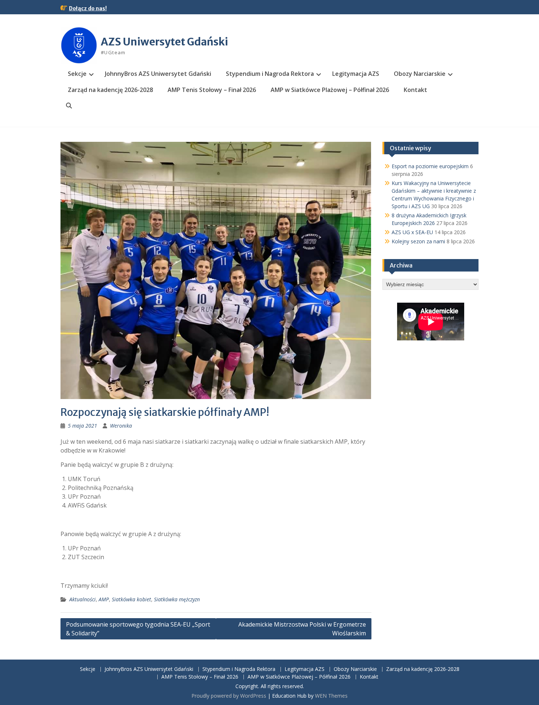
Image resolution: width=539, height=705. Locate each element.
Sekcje (77, 74)
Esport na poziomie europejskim (430, 166)
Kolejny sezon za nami (418, 241)
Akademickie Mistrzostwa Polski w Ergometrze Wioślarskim (302, 628)
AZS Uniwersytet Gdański (164, 41)
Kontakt (415, 90)
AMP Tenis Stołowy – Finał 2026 (212, 90)
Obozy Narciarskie (419, 74)
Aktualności (82, 599)
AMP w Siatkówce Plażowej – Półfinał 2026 (330, 90)
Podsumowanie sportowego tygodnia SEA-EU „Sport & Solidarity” (138, 628)
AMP (104, 599)
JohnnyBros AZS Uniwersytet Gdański (158, 74)
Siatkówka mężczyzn (177, 599)
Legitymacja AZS (355, 74)
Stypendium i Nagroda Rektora (270, 74)
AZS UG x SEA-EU (412, 232)
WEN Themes (331, 695)
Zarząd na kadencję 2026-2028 (110, 90)
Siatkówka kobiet (131, 599)
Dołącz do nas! (88, 8)
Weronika (121, 425)
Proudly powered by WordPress (228, 695)
